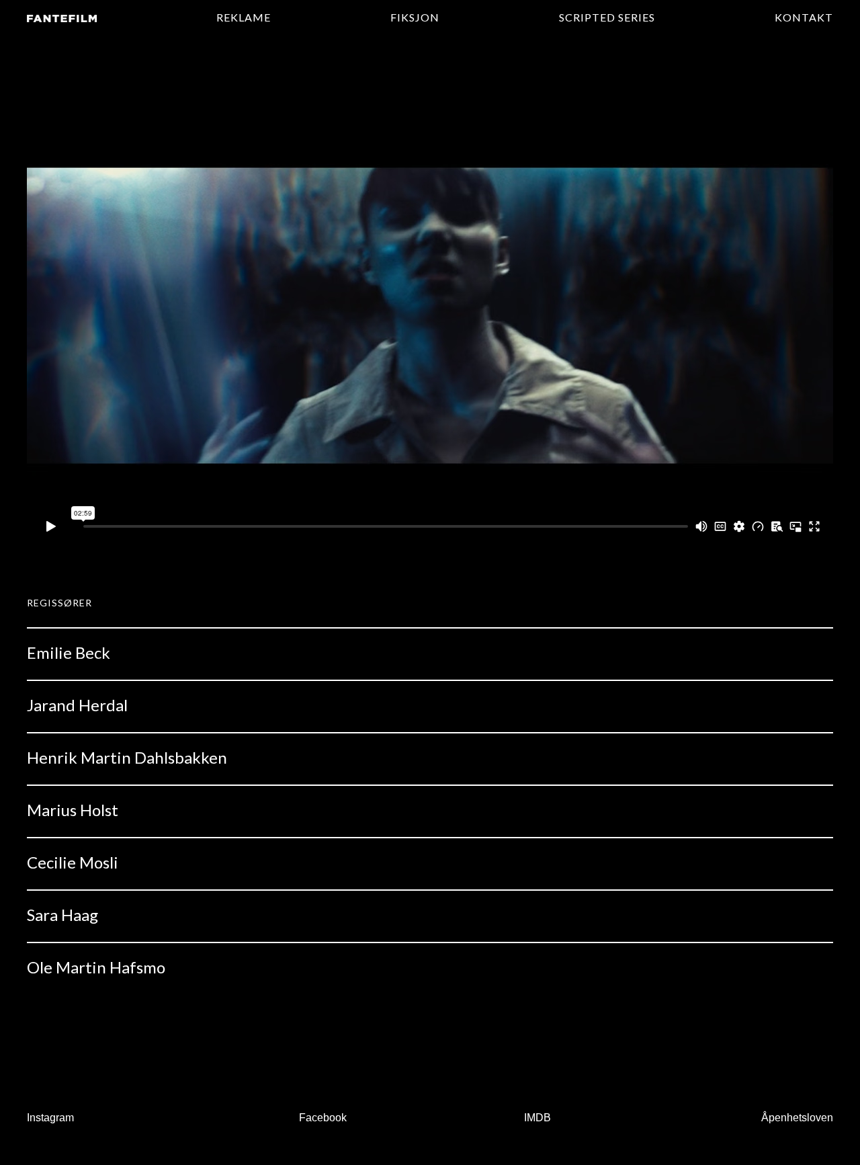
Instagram (50, 1117)
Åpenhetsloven (797, 1117)
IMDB (537, 1117)
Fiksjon (414, 17)
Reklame (243, 17)
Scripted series (607, 17)
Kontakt (804, 17)
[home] (62, 17)
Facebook (323, 1117)
